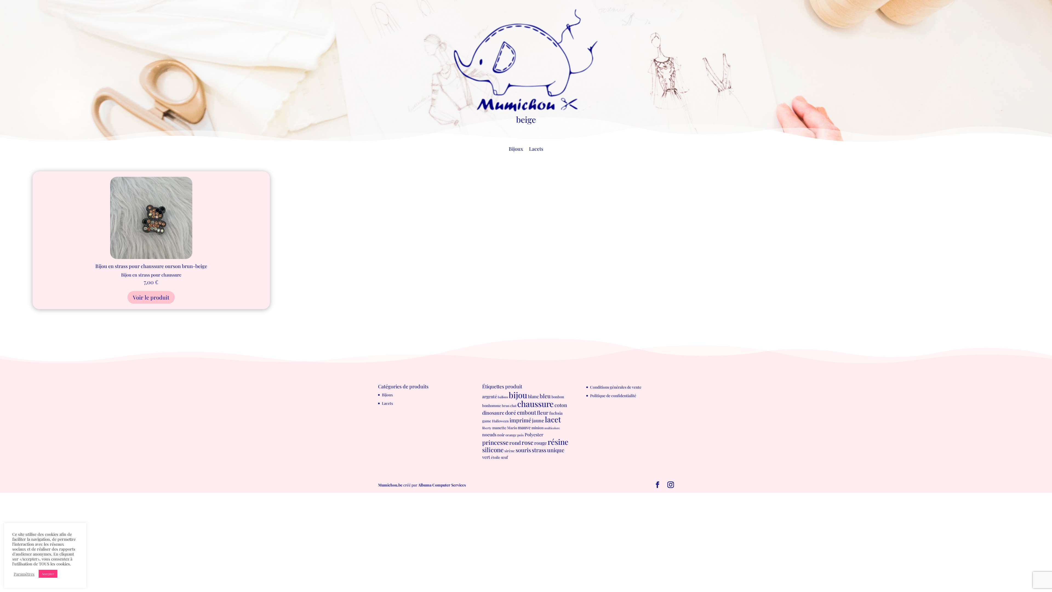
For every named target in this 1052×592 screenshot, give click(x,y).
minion (537, 427)
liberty (486, 428)
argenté (489, 396)
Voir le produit (151, 297)
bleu (545, 396)
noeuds (489, 434)
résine (558, 442)
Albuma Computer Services (442, 485)
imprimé (520, 420)
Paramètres (24, 573)
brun (505, 405)
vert (486, 457)
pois (520, 435)
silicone (493, 450)
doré (510, 412)
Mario (512, 427)
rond (515, 442)
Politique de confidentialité (613, 395)
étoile (495, 457)
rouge (540, 443)
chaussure (535, 403)
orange (510, 434)
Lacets (536, 149)
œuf (504, 457)
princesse (495, 442)
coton (560, 405)
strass (539, 450)
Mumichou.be (390, 485)
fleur (542, 412)
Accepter (48, 574)
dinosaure (493, 412)
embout (526, 412)
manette (499, 427)
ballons (503, 397)
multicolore (552, 428)
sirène (509, 450)
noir (501, 434)
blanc (533, 396)
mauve (524, 427)
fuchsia (555, 413)
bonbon (557, 396)
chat (513, 405)
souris (523, 450)
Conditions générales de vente (615, 387)
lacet (553, 419)
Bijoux (516, 149)
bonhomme (491, 405)
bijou (518, 394)
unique (555, 450)
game (486, 421)
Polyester (534, 434)
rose (527, 442)
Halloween (500, 421)
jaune (538, 420)
